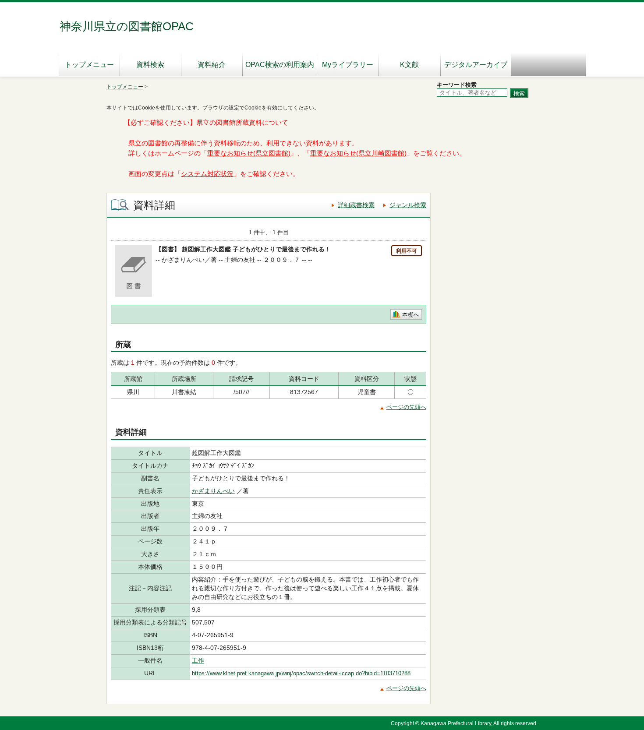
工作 (198, 660)
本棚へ (410, 314)
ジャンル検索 (407, 204)
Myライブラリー (347, 64)
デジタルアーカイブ (475, 64)
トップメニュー (89, 64)
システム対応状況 (207, 173)
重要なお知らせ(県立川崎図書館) (358, 153)
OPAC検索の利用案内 (279, 64)
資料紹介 (212, 64)
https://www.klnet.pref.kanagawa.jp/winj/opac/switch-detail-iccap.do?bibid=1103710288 (301, 673)
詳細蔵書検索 (356, 204)
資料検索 (150, 64)
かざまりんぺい (213, 490)
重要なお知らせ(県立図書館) (248, 153)
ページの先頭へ (406, 407)
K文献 (409, 64)
